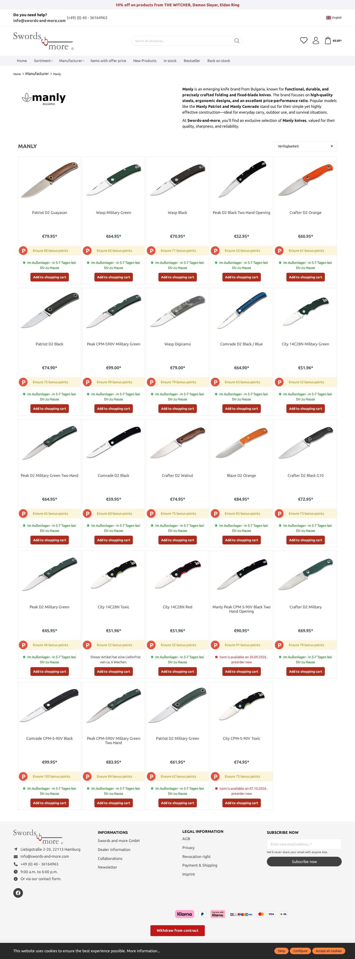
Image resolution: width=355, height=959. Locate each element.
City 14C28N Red (177, 607)
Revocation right (196, 856)
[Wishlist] (303, 41)
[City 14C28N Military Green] (305, 311)
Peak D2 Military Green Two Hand (49, 475)
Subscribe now (304, 861)
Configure (300, 950)
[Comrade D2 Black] (113, 442)
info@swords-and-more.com (39, 20)
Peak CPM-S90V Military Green (113, 344)
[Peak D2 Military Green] (49, 574)
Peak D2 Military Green (49, 607)
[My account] (316, 41)
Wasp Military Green (113, 213)
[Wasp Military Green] (113, 180)
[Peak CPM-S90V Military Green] (113, 311)
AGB (186, 838)
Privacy (188, 847)
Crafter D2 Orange (305, 213)
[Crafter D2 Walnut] (177, 442)
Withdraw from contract (178, 930)
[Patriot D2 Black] (49, 311)
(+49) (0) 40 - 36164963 (87, 17)
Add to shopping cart (49, 277)
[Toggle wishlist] (75, 161)
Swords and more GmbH (119, 840)
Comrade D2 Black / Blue (241, 344)
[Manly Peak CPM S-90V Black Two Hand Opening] (241, 574)
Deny (281, 950)
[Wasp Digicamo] (177, 311)
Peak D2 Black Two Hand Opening (241, 213)
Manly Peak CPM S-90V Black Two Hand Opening (241, 609)
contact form (49, 879)
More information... (143, 951)
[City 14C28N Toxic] (113, 574)
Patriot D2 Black (49, 344)
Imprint (188, 874)
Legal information (202, 831)
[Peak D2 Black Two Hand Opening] (241, 180)
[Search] (237, 41)
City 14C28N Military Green (305, 344)
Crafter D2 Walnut (177, 475)
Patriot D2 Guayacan (49, 213)
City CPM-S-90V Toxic (241, 738)
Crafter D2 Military (306, 607)
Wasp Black (177, 213)
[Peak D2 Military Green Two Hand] (49, 442)
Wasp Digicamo (177, 344)
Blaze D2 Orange (241, 475)
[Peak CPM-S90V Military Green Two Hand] (113, 705)
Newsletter (107, 867)
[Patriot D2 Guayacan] (49, 180)
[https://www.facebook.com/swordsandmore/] (18, 893)
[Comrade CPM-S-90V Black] (49, 705)
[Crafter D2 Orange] (305, 180)
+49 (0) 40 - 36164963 (39, 864)
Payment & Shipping (199, 865)
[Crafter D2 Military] (305, 574)
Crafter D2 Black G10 (306, 475)
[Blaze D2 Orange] (241, 442)
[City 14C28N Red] (177, 574)
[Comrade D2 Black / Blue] (241, 311)
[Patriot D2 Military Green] (177, 705)
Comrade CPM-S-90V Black (49, 738)
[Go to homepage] (43, 41)
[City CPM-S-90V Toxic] (241, 705)
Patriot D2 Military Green (177, 738)
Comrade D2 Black (113, 475)
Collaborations (110, 858)
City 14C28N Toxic (113, 607)
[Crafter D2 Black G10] (305, 442)
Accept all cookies (329, 950)
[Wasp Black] (177, 180)
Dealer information (114, 849)
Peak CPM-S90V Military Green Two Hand (113, 740)
